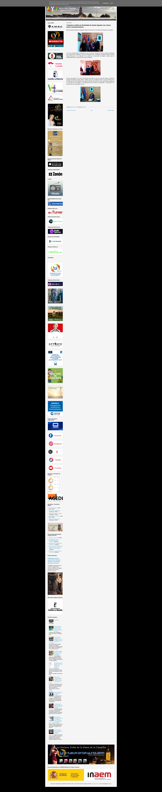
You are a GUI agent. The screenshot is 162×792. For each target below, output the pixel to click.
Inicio (48, 19)
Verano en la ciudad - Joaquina (55, 513)
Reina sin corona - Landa (54, 518)
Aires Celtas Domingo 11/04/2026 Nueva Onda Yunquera (54, 540)
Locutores (64, 19)
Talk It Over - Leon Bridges (54, 510)
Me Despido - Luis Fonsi (54, 516)
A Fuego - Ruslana (53, 507)
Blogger (109, 783)
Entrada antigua (111, 110)
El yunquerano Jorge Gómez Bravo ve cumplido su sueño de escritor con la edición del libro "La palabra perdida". (56, 719)
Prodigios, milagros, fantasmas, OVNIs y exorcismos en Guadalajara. (58, 653)
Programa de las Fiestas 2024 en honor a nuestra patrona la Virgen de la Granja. (58, 629)
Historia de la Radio (100, 19)
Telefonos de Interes (87, 19)
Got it (111, 3)
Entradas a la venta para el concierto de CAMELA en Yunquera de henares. (58, 665)
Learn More (106, 3)
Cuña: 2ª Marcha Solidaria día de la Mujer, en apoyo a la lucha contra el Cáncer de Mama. (56, 547)
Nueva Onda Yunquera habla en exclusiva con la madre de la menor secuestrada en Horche (55, 680)
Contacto (109, 19)
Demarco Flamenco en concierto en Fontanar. (58, 693)
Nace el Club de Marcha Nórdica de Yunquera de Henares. (58, 731)
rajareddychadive (95, 783)
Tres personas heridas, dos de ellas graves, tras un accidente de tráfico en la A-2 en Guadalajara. (56, 640)
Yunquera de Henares (74, 19)
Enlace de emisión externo (54, 49)
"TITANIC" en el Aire (53, 537)
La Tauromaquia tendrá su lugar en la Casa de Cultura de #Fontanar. (58, 706)
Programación (55, 19)
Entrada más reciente (71, 110)
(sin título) (56, 620)
